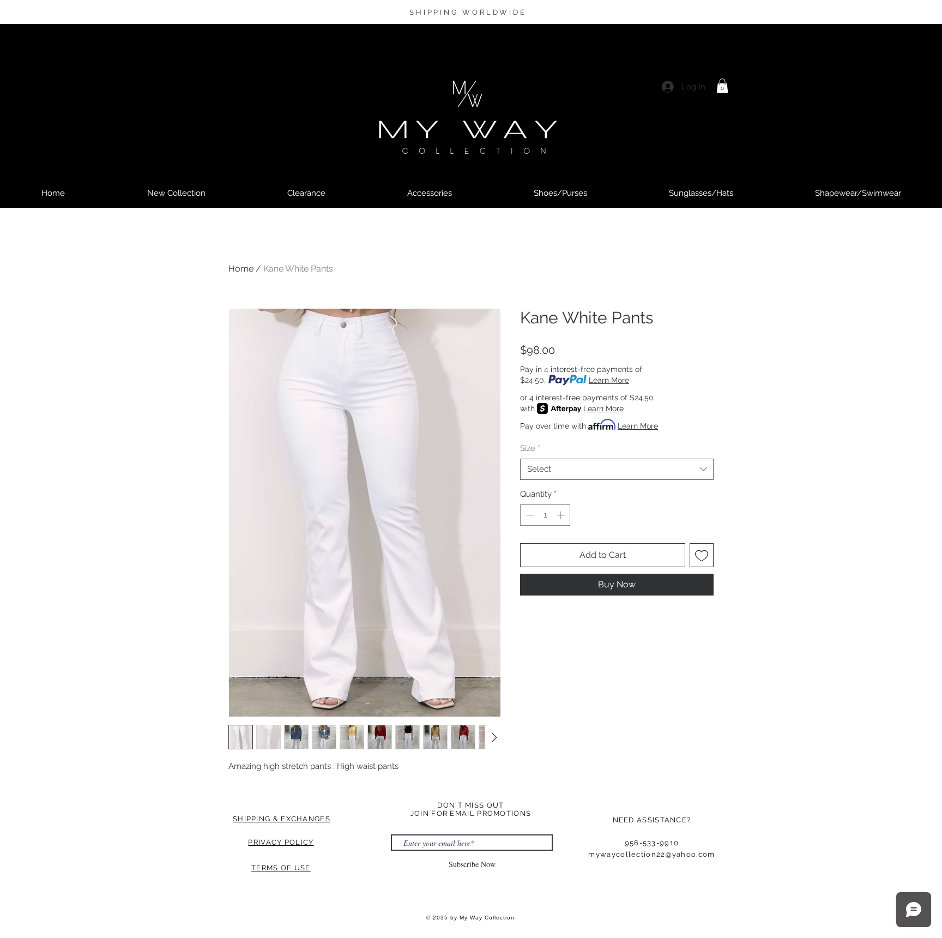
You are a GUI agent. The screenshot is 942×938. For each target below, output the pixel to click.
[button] (722, 86)
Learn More (609, 380)
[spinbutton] (545, 515)
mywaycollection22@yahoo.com (651, 854)
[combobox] (617, 469)
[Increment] (561, 515)
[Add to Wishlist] (702, 555)
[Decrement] (529, 515)
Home (240, 268)
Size (530, 448)
